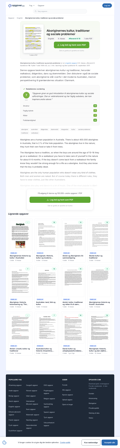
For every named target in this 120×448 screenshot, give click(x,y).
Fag (30, 5)
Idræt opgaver (31, 396)
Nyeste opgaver (67, 395)
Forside (64, 385)
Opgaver (41, 5)
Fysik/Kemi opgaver (15, 431)
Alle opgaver (66, 390)
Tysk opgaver (48, 417)
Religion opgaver (49, 399)
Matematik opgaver (32, 415)
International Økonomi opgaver (32, 402)
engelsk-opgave (71, 63)
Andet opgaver (14, 391)
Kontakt (91, 393)
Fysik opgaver (13, 425)
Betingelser (92, 403)
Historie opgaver (31, 391)
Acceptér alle (109, 443)
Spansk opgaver (49, 412)
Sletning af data (94, 413)
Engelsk (20, 18)
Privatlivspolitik (94, 408)
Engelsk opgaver (14, 407)
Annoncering (93, 398)
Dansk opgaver (14, 401)
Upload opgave (67, 400)
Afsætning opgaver (15, 385)
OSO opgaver (48, 385)
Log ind (107, 5)
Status (91, 418)
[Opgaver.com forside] (16, 6)
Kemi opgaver (31, 409)
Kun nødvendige (91, 443)
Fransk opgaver (14, 420)
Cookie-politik (65, 442)
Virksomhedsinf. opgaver (49, 424)
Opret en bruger (67, 404)
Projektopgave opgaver (48, 392)
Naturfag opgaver (32, 420)
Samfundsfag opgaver (48, 405)
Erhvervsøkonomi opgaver (15, 413)
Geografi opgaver (32, 385)
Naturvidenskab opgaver (31, 426)
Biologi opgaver (14, 396)
